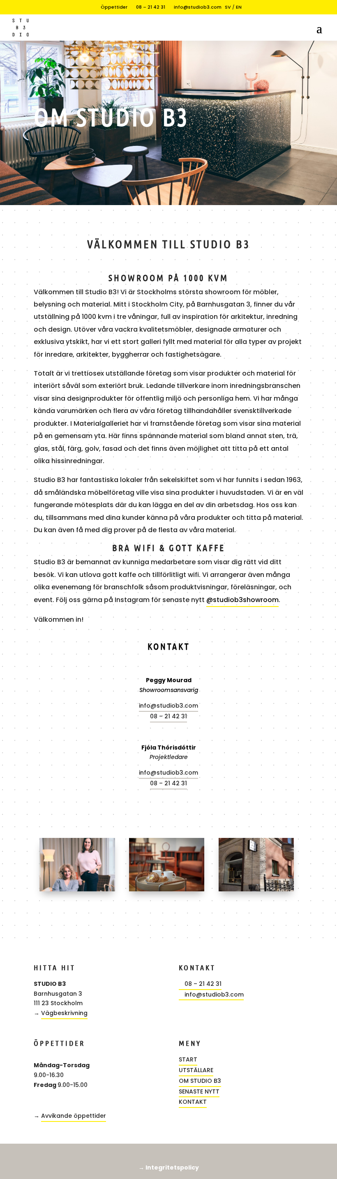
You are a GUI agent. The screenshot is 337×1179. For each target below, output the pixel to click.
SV (228, 7)
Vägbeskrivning (64, 1013)
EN (239, 7)
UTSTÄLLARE (196, 1070)
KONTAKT (193, 1102)
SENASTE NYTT (199, 1091)
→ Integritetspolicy (168, 1167)
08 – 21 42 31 (148, 7)
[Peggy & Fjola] (77, 889)
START (188, 1059)
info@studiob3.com (195, 7)
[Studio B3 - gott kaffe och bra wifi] (167, 889)
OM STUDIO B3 (200, 1081)
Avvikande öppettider (73, 1116)
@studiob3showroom (242, 599)
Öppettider (111, 7)
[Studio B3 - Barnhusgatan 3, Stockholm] (256, 889)
